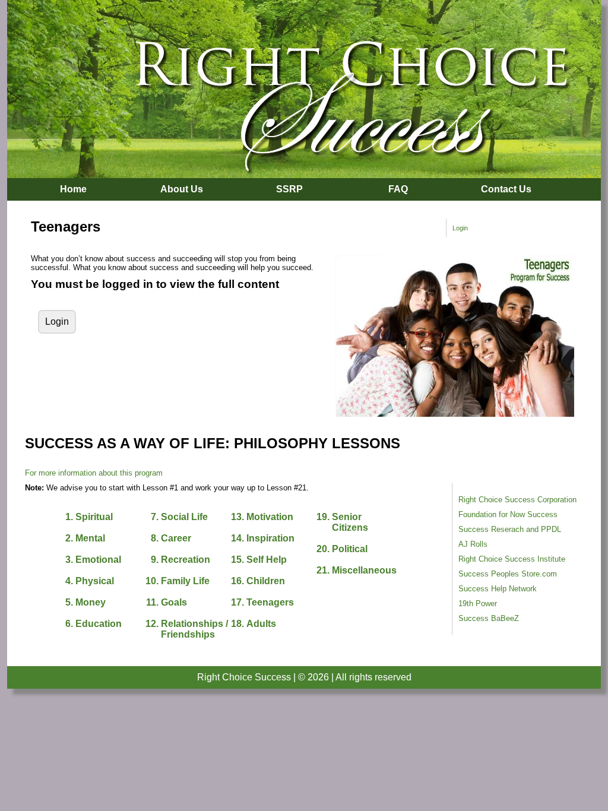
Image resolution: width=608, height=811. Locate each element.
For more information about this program (94, 472)
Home (73, 189)
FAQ (398, 189)
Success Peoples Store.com (507, 573)
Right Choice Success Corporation (517, 499)
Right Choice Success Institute (511, 559)
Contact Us (506, 189)
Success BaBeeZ (488, 618)
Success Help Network (497, 588)
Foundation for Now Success (508, 514)
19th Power (477, 603)
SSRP (289, 189)
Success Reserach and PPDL (509, 529)
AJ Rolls (472, 544)
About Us (181, 189)
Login (460, 228)
